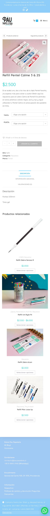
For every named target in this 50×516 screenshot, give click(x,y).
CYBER (21, 257)
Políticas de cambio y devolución (17, 491)
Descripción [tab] (25, 173)
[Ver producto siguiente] (45, 36)
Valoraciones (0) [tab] (25, 184)
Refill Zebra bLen (25, 362)
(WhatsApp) (23, 463)
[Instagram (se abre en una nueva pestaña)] (23, 10)
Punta (6, 122)
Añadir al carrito (29, 144)
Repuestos (14, 156)
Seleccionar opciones (25, 270)
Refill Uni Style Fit (25, 315)
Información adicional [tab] (25, 179)
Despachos (8, 488)
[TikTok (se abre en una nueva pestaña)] (26, 10)
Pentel (10, 158)
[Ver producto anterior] (4, 36)
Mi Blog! (7, 445)
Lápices (12, 312)
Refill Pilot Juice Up (25, 409)
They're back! (29, 406)
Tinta (6, 115)
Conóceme (8, 448)
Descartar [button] (7, 512)
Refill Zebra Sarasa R (25, 260)
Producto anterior (12, 36)
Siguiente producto (37, 36)
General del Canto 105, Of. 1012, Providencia (22, 476)
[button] (44, 42)
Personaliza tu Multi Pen (24, 312)
